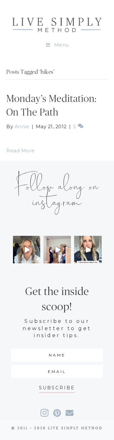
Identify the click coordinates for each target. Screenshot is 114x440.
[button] (57, 388)
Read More (20, 151)
